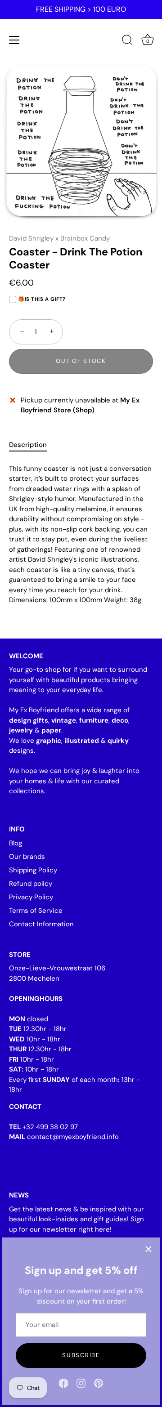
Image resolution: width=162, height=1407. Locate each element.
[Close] (148, 1249)
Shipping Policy (33, 870)
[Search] (127, 41)
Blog (15, 843)
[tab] (32, 445)
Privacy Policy (31, 897)
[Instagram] (81, 1382)
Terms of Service (36, 910)
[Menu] (14, 40)
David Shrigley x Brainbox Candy (59, 238)
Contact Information (41, 924)
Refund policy (30, 883)
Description (28, 444)
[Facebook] (63, 1382)
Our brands (27, 856)
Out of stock (81, 361)
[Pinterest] (98, 1382)
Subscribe (80, 1355)
